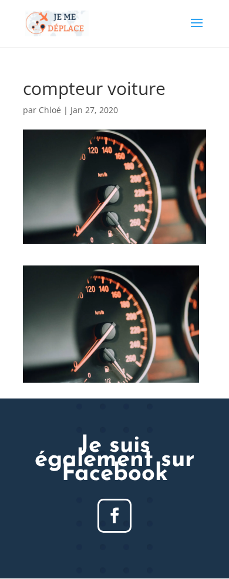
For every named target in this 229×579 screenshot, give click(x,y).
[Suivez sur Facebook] (114, 516)
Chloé (50, 109)
